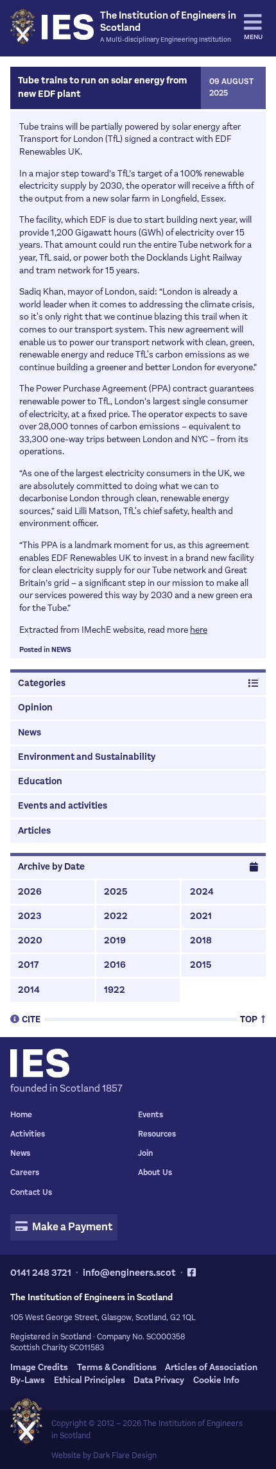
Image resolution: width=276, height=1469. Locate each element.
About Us (155, 1172)
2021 (201, 916)
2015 (200, 965)
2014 (29, 990)
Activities (27, 1134)
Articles (34, 831)
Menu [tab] (253, 37)
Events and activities (62, 806)
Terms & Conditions (117, 1367)
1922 (114, 990)
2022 (116, 916)
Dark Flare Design (125, 1455)
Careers (24, 1172)
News (61, 650)
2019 (115, 940)
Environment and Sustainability (86, 757)
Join (145, 1153)
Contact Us (31, 1192)
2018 (201, 940)
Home (21, 1115)
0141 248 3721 (40, 1272)
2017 (28, 965)
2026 (30, 892)
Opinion (35, 707)
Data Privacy (159, 1380)
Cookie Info (216, 1380)
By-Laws (27, 1380)
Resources (157, 1134)
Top (249, 1018)
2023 (30, 916)
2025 (115, 892)
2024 (202, 892)
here (198, 630)
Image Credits (39, 1367)
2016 (115, 965)
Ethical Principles (89, 1380)
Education (40, 781)
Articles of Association (211, 1367)
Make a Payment (71, 1227)
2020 (30, 940)
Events (150, 1115)
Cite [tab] (31, 1018)
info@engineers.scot (129, 1272)
